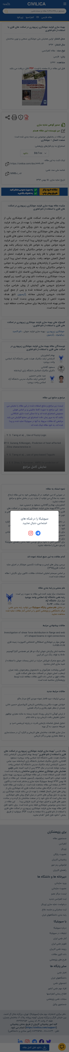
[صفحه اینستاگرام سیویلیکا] (31, 533)
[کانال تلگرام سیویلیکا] (38, 533)
